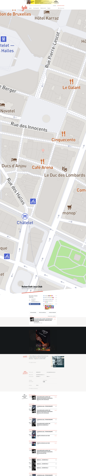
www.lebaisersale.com (35, 301)
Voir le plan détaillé (42, 312)
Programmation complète (51, 316)
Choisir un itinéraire (52, 312)
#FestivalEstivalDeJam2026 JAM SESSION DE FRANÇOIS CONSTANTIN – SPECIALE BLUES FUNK (45, 452)
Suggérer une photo (33, 362)
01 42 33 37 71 (33, 299)
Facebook (33, 300)
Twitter (48, 376)
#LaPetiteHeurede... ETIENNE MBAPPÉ (45, 406)
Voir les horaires (33, 312)
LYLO (24, 8)
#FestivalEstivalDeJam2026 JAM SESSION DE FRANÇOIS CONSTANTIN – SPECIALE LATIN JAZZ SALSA (43, 320)
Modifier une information (34, 388)
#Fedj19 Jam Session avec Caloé (43, 435)
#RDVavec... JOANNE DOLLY (42, 459)
